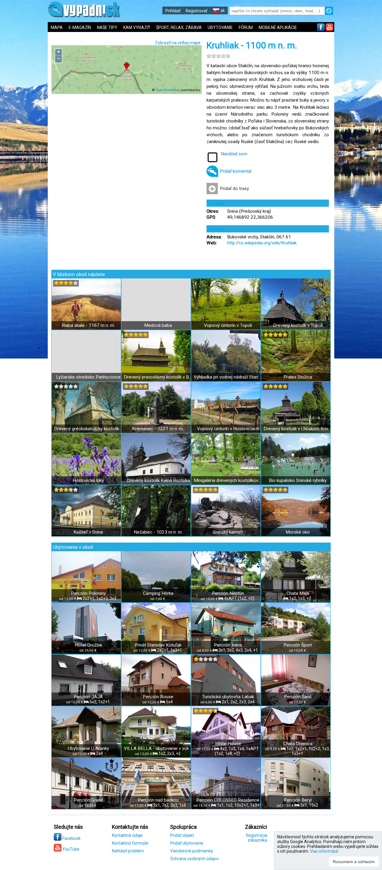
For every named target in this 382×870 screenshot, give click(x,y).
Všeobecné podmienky (191, 850)
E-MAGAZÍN (80, 27)
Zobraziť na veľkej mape (178, 42)
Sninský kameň (228, 532)
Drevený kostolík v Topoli (298, 325)
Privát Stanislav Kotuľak (158, 645)
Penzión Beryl (298, 800)
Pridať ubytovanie (186, 843)
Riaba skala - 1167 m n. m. (88, 325)
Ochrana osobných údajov (194, 858)
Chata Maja (297, 593)
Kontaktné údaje (127, 835)
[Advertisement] (358, 197)
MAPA (57, 27)
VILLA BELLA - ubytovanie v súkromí (158, 748)
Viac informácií (324, 851)
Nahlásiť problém (128, 850)
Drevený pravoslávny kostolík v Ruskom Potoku (158, 377)
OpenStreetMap (167, 90)
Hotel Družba (88, 645)
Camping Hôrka (158, 593)
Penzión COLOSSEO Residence (227, 800)
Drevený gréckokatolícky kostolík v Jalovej (88, 428)
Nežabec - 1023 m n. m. (158, 532)
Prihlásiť (173, 10)
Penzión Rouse (158, 696)
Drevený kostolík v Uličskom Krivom (298, 428)
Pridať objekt (182, 835)
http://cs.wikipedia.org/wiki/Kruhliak (262, 243)
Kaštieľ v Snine (88, 532)
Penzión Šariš (298, 696)
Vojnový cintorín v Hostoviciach (228, 428)
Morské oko (298, 532)
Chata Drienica (297, 743)
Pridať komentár (236, 171)
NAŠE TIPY (107, 27)
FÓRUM (246, 27)
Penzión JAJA (88, 696)
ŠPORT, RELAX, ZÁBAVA (179, 27)
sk (222, 10)
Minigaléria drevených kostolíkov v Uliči (228, 480)
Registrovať (196, 10)
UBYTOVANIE (220, 27)
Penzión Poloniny (88, 593)
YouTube (70, 849)
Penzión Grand (88, 800)
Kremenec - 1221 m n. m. (158, 428)
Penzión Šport (298, 645)
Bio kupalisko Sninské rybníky (297, 480)
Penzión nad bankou (158, 800)
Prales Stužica (298, 377)
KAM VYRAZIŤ (136, 27)
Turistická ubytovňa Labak (228, 696)
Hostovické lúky (88, 480)
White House (228, 743)
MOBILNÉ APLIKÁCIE (278, 27)
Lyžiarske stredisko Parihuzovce (88, 377)
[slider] (218, 55)
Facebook (71, 838)
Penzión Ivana (228, 645)
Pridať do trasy (234, 188)
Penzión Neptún (228, 593)
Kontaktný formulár (130, 843)
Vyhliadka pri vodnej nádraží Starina (228, 377)
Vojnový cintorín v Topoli (228, 325)
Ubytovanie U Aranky (88, 748)
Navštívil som (234, 154)
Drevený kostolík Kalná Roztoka (158, 480)
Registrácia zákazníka (256, 838)
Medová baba (158, 325)
